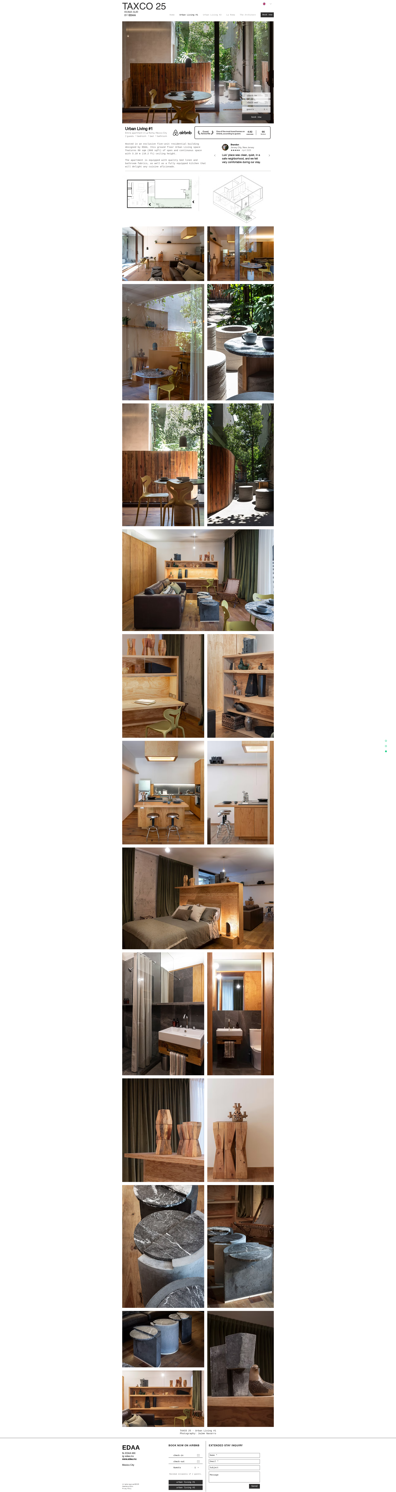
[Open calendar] (266, 95)
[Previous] (215, 155)
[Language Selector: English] (267, 4)
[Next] (269, 155)
